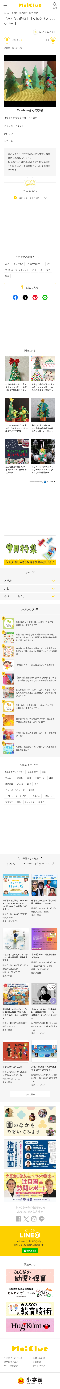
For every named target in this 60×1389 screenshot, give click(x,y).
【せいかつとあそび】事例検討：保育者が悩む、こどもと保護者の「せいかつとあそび (43, 1012)
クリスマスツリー (35, 264)
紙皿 (29, 778)
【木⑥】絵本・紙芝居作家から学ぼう (43, 956)
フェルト (9, 778)
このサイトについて (13, 1358)
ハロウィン (40, 778)
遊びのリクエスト (12, 1362)
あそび (14, 13)
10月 (29, 784)
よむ (6, 588)
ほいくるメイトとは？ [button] (29, 198)
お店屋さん (35, 796)
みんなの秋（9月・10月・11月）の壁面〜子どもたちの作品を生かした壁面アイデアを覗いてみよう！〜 (36, 693)
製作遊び (23, 13)
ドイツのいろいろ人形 (12, 1067)
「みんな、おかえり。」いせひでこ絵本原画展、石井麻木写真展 (15, 957)
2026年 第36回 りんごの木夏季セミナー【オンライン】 (43, 1068)
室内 (48, 270)
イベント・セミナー (16, 596)
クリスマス (18, 264)
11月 (51, 778)
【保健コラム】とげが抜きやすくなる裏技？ (35, 665)
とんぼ (20, 784)
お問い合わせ (39, 1358)
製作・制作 (33, 13)
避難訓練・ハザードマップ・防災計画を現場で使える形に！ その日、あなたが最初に (15, 1012)
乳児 (34, 270)
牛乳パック (49, 796)
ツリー (50, 264)
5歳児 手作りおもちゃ (14, 772)
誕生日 (41, 802)
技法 (44, 772)
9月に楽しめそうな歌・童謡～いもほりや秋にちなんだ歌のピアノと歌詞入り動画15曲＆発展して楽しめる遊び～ (36, 637)
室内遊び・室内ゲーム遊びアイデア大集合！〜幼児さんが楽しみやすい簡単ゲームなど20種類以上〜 (36, 651)
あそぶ (8, 580)
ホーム (6, 13)
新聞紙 (31, 790)
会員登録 (37, 1362)
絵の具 (20, 778)
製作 (7, 276)
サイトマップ (39, 1365)
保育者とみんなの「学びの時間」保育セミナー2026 (43, 902)
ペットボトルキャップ (14, 790)
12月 (7, 264)
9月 (36, 784)
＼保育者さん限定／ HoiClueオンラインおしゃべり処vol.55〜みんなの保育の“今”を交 (15, 904)
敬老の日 (9, 784)
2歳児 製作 (33, 772)
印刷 (47, 40)
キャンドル (29, 802)
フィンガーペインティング (16, 270)
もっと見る (30, 1094)
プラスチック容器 (13, 802)
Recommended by (36, 482)
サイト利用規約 (11, 1365)
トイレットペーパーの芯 (15, 796)
